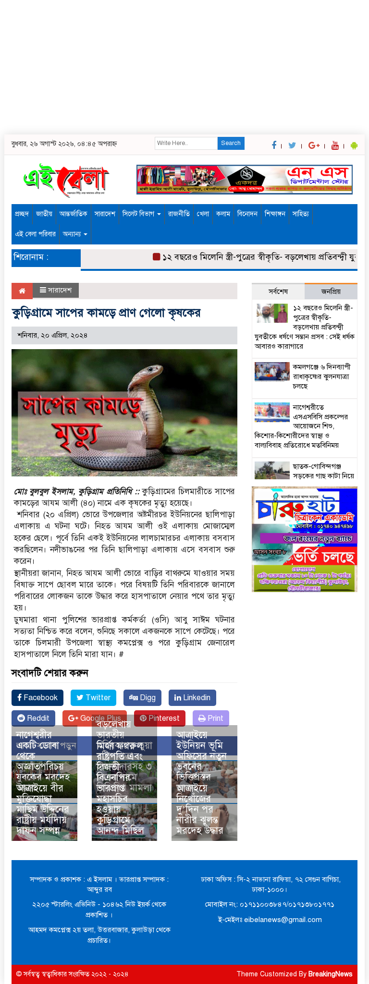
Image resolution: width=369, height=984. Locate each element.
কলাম (223, 214)
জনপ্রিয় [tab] (331, 291)
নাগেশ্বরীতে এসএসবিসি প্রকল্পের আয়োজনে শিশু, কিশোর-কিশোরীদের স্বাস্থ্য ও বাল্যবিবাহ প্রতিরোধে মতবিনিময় (301, 426)
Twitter (97, 698)
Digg (147, 698)
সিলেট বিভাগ (139, 214)
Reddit (37, 718)
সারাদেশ (105, 214)
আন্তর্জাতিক (73, 214)
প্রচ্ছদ (22, 214)
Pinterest (163, 718)
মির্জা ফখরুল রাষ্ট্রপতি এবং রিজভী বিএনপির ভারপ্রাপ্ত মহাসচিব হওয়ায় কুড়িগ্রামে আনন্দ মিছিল (120, 788)
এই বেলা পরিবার (35, 234)
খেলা (203, 214)
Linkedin (195, 698)
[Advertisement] (184, 67)
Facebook (40, 698)
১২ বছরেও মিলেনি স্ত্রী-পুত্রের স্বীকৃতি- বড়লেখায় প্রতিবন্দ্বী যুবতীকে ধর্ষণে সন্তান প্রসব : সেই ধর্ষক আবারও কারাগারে (305, 327)
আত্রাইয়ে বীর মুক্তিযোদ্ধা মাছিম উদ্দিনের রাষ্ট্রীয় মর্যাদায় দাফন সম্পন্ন (42, 809)
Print (214, 718)
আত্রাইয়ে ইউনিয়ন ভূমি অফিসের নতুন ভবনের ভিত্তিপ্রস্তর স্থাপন (201, 761)
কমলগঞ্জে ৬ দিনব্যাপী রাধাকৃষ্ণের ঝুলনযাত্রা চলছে (322, 376)
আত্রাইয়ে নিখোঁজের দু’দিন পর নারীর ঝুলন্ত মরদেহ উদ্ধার (199, 809)
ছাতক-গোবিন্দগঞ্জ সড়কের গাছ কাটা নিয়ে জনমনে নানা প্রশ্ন (323, 476)
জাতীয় (44, 214)
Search (231, 143)
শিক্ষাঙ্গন (275, 214)
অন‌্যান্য (73, 234)
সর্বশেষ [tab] (278, 291)
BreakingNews (330, 974)
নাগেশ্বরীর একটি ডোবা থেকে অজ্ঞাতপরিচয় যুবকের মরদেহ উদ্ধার (43, 761)
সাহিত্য (301, 214)
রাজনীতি (179, 214)
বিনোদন (247, 214)
